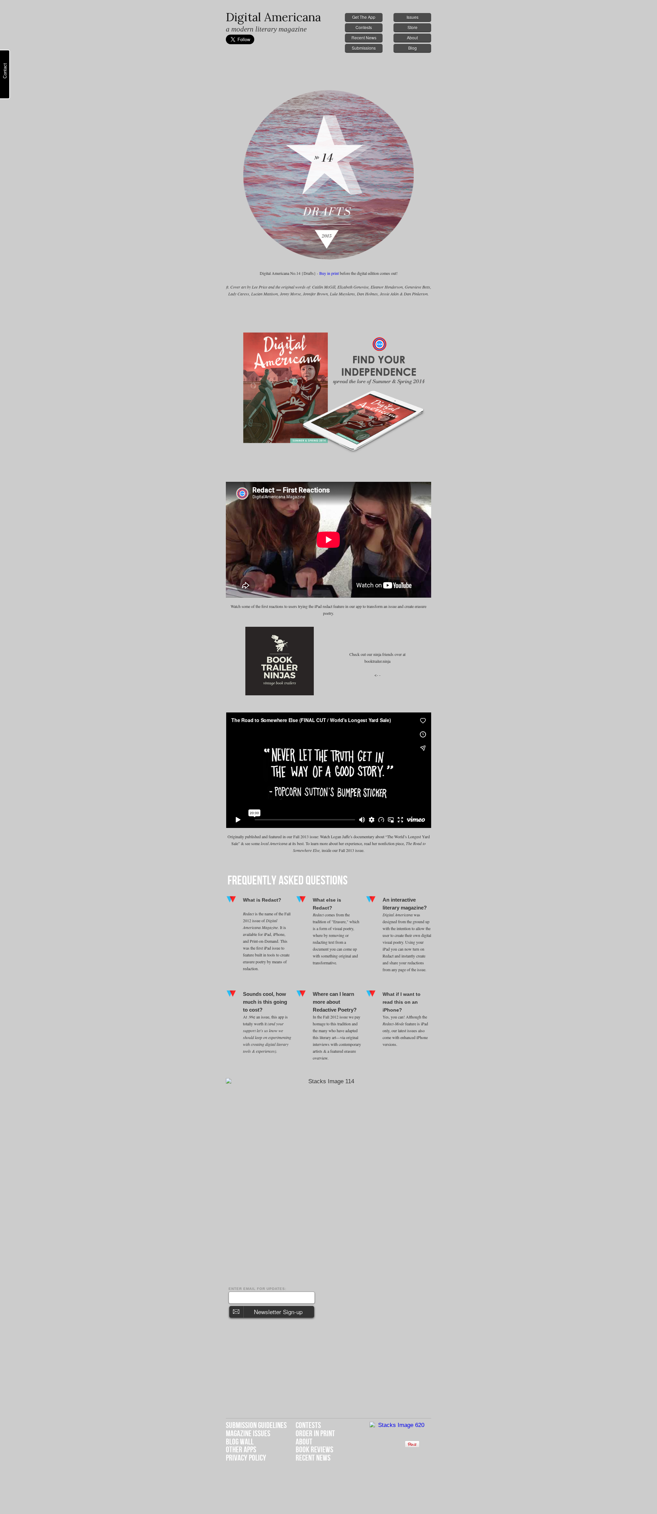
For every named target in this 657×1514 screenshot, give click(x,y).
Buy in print (329, 273)
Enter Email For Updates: (257, 1289)
